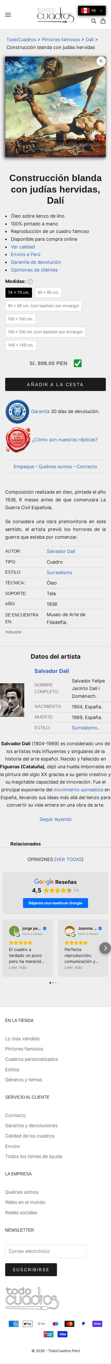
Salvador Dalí (61, 551)
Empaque (24, 466)
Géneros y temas (23, 1079)
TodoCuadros (21, 39)
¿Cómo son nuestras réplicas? (65, 439)
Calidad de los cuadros (29, 1136)
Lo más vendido (22, 1038)
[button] (6, 948)
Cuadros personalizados (31, 1059)
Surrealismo (59, 572)
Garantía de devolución (36, 262)
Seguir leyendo (55, 819)
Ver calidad (23, 247)
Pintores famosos (61, 39)
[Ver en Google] (14, 931)
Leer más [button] (18, 967)
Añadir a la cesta (55, 384)
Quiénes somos (55, 466)
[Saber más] (30, 281)
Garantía (40, 411)
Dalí (90, 39)
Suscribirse (31, 1269)
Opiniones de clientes (34, 270)
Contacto (87, 466)
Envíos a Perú (25, 254)
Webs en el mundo (25, 1202)
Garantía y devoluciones (31, 1125)
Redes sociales (21, 1212)
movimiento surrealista (78, 789)
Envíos (12, 1146)
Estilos (12, 1069)
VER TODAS (69, 859)
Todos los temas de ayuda (33, 1156)
